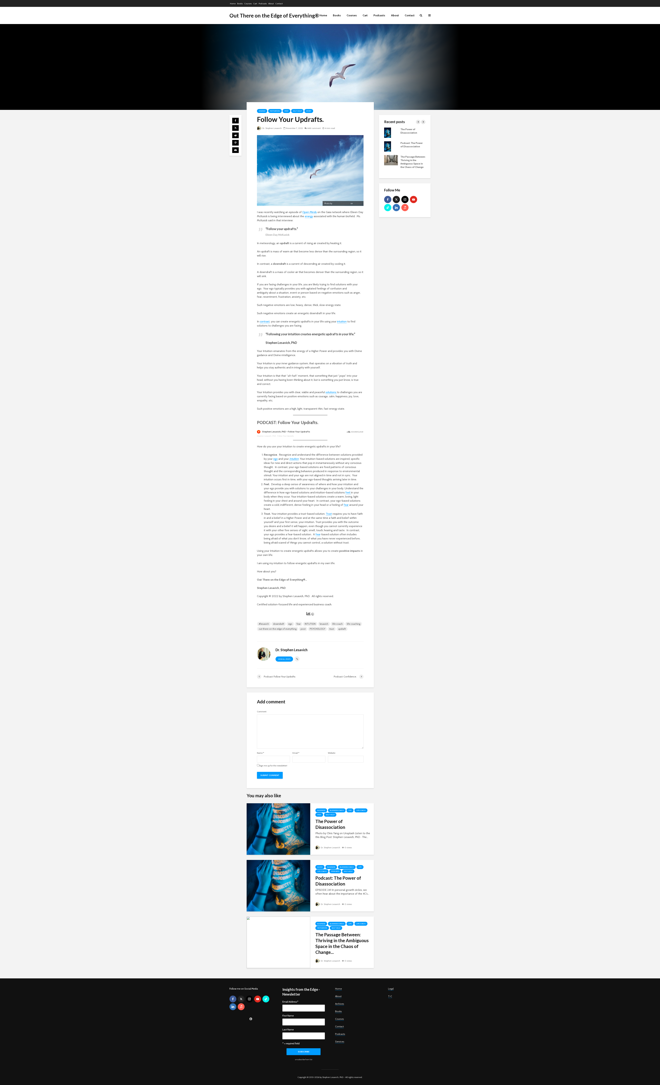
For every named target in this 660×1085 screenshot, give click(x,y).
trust (331, 628)
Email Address (290, 1001)
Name (260, 753)
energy (309, 216)
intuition (342, 321)
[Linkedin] (396, 207)
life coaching (353, 623)
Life (350, 810)
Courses (248, 3)
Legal (391, 988)
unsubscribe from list (303, 1059)
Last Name (288, 1029)
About (271, 3)
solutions (331, 392)
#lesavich (264, 623)
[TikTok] (387, 207)
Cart (255, 3)
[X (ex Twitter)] (396, 199)
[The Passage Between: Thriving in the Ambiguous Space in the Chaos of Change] (278, 942)
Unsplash (357, 203)
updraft (342, 628)
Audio (320, 867)
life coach (337, 623)
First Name (288, 1015)
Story (308, 111)
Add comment (314, 128)
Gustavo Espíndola (341, 203)
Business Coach (337, 810)
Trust (329, 513)
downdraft (278, 623)
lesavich (324, 623)
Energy (262, 111)
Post (286, 111)
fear (346, 504)
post (303, 628)
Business (321, 810)
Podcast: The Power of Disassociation (338, 881)
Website (331, 753)
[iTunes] (405, 207)
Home (233, 3)
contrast (265, 321)
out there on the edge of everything (277, 628)
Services (339, 1041)
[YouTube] (413, 199)
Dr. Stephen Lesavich (272, 128)
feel (348, 492)
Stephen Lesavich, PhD (266, 436)
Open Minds (309, 212)
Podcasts (263, 3)
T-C (390, 996)
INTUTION (310, 623)
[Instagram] (405, 199)
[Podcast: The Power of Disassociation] (278, 885)
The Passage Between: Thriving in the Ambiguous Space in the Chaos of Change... (342, 943)
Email (296, 753)
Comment (261, 712)
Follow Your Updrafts (285, 436)
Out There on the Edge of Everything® (274, 15)
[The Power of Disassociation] (278, 828)
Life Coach (361, 810)
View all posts (284, 659)
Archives (339, 1003)
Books (240, 3)
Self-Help (297, 111)
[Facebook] (387, 199)
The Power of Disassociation (330, 824)
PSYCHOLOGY (317, 628)
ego (275, 458)
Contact (279, 3)
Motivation (275, 111)
